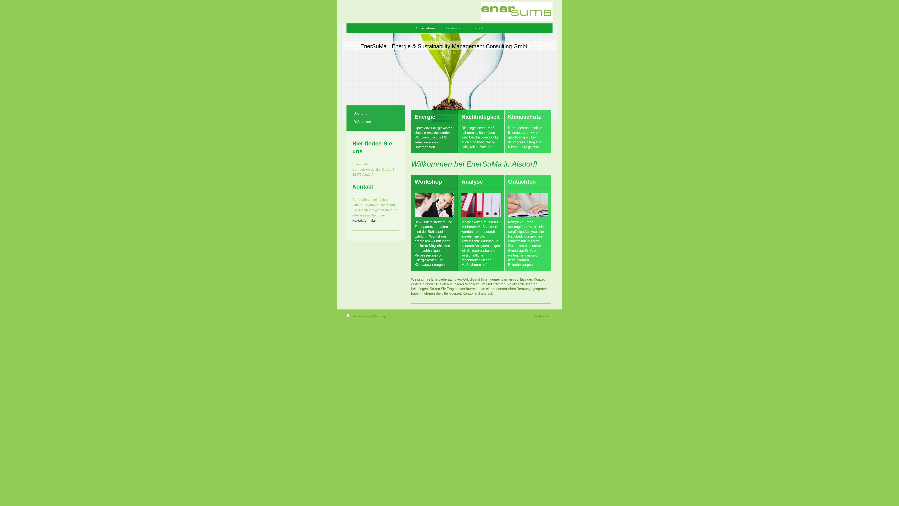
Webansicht (544, 316)
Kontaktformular (364, 220)
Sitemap (380, 316)
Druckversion (361, 316)
